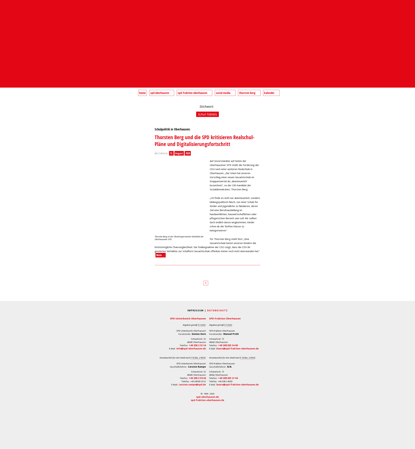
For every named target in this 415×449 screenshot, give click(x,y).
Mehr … (160, 255)
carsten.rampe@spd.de (192, 384)
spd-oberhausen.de (207, 396)
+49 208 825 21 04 (228, 378)
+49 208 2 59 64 (197, 378)
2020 (187, 153)
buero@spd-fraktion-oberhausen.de (237, 348)
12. (171, 153)
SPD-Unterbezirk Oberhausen (188, 318)
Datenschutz (217, 310)
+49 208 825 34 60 (228, 345)
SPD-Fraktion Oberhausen (225, 318)
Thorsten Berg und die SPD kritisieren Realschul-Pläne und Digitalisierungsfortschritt (204, 140)
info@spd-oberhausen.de (191, 348)
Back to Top (410, 444)
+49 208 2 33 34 (197, 345)
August (179, 153)
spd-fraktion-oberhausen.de (207, 400)
